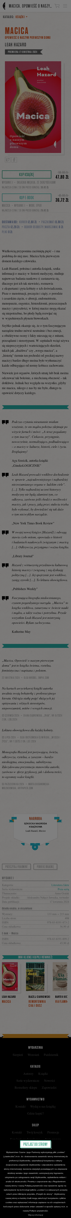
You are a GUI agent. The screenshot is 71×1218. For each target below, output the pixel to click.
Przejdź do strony (35, 1144)
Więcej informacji (35, 1215)
